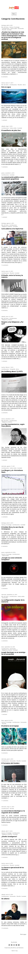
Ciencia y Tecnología (14, 27)
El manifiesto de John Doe (11, 130)
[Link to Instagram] (14, 945)
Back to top (14, 950)
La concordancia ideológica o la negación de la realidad (13, 812)
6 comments (4, 546)
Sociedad (9, 29)
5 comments (4, 825)
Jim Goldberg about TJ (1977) (12, 371)
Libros (24, 84)
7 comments (4, 167)
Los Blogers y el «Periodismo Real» (12, 471)
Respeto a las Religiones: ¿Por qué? (12, 323)
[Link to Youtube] (16, 945)
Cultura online (13, 28)
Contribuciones (5, 28)
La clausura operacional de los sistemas (12, 868)
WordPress (13, 947)
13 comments (4, 928)
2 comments (4, 412)
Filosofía (4, 29)
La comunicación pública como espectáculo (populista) (12, 178)
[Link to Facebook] (12, 945)
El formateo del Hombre (10, 763)
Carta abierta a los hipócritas (12, 229)
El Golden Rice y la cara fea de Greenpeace (12, 528)
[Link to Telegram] (19, 945)
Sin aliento (5, 899)
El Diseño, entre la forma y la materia (12, 276)
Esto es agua (6, 87)
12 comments (4, 265)
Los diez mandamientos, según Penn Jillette (13, 425)
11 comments (4, 800)
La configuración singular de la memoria (12, 601)
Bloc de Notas (5, 27)
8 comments (4, 76)
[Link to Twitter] (9, 945)
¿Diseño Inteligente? (9, 836)
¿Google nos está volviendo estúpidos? (11, 559)
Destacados (21, 28)
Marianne (21, 947)
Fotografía (12, 369)
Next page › (23, 934)
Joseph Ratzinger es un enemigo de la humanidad (13, 653)
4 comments (4, 310)
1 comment (4, 120)
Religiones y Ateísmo (7, 226)
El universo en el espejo (10, 726)
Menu (14, 14)
